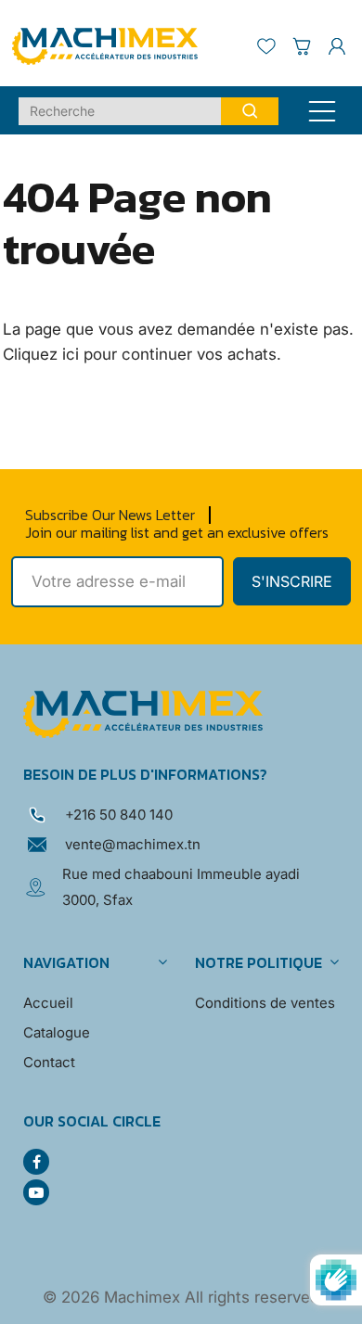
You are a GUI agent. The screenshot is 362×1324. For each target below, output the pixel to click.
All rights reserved (252, 1297)
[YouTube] (36, 1192)
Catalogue (56, 1032)
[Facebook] (36, 1162)
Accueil (48, 1003)
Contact (49, 1062)
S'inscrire (292, 581)
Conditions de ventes (265, 1003)
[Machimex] (112, 44)
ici (70, 354)
